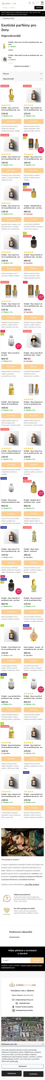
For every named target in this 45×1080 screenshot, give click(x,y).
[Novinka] (11, 487)
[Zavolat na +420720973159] (29, 3)
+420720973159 (24, 1003)
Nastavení (22, 1066)
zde (16, 1061)
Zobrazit (33, 220)
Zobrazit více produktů (21, 66)
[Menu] (42, 2)
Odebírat (37, 960)
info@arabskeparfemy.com (24, 1000)
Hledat (39, 8)
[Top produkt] (11, 95)
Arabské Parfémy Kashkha (24, 1007)
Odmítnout (12, 1073)
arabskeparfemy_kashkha (24, 1010)
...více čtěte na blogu (31, 884)
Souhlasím (33, 1074)
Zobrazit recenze (14, 937)
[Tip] (11, 634)
